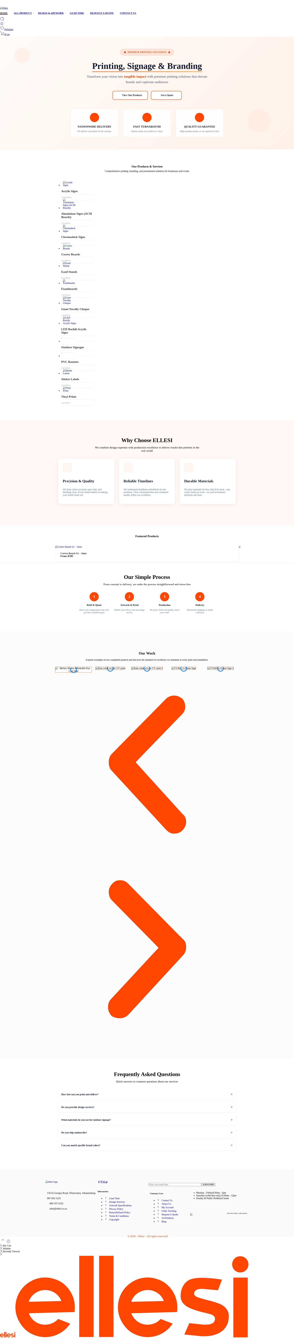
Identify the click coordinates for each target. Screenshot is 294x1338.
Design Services (117, 1202)
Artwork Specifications (120, 1205)
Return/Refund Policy (119, 1212)
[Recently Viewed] (8, 1242)
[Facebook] (282, 4)
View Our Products (132, 95)
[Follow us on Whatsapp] (104, 1182)
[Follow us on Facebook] (99, 1182)
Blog (164, 1221)
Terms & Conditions (119, 1216)
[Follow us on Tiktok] (107, 1182)
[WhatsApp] (292, 4)
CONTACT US (128, 13)
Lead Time (114, 1198)
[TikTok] (287, 4)
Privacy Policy (116, 1209)
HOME (4, 13)
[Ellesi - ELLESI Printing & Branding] (4, 8)
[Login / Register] (2, 24)
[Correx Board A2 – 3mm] (68, 546)
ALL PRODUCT (23, 13)
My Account (168, 1207)
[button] (147, 765)
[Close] (1, 1245)
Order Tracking (169, 1211)
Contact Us (167, 1200)
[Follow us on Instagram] (101, 1182)
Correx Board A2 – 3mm (73, 553)
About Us (166, 1204)
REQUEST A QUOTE (102, 13)
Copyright (114, 1219)
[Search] (2, 20)
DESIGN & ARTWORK (51, 13)
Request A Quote (170, 1214)
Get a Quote (167, 95)
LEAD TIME (77, 13)
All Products (168, 1218)
